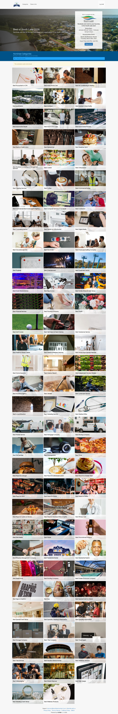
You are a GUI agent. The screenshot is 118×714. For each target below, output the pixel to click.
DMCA (72, 710)
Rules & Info (33, 4)
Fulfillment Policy (65, 710)
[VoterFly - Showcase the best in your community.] (60, 712)
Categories (25, 4)
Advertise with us (71, 708)
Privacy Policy (47, 710)
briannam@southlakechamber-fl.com (56, 708)
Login (100, 4)
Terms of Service (56, 710)
